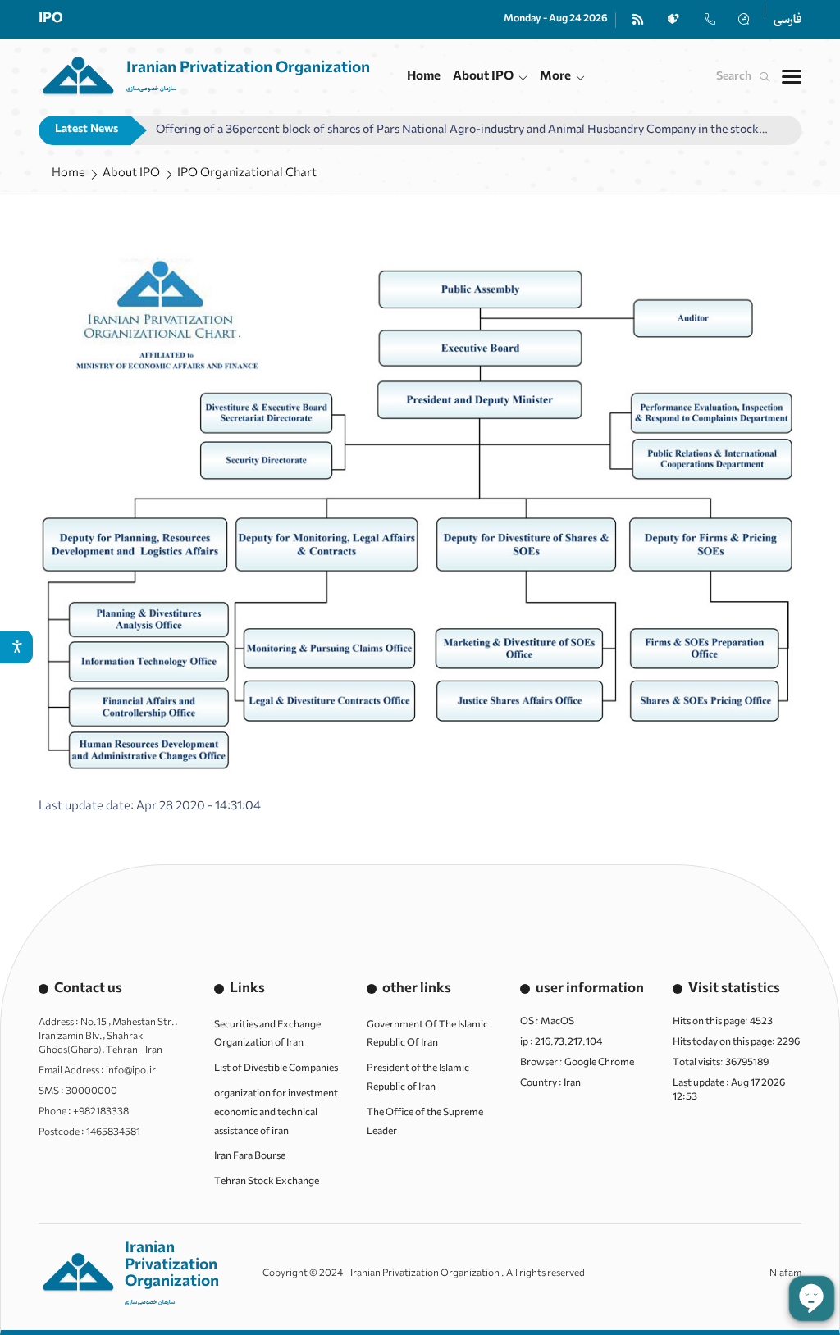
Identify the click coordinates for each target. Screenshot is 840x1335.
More (555, 76)
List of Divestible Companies (276, 1068)
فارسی (787, 20)
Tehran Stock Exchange (266, 1181)
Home (424, 76)
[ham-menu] (791, 77)
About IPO (483, 76)
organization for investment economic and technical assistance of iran (276, 1113)
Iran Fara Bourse (249, 1156)
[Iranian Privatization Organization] (204, 77)
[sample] (637, 19)
